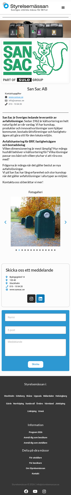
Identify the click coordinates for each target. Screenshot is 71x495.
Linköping (31, 411)
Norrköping (18, 403)
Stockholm (9, 396)
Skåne (29, 396)
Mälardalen (48, 396)
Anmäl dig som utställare (35, 443)
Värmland (49, 403)
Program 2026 (35, 432)
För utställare (35, 457)
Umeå (41, 411)
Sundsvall (30, 403)
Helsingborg (61, 396)
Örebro (39, 403)
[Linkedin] (40, 298)
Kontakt (35, 473)
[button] (63, 7)
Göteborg (20, 396)
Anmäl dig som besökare (35, 437)
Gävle (9, 403)
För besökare (35, 463)
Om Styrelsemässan (35, 468)
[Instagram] (31, 298)
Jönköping (60, 403)
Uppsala (38, 396)
